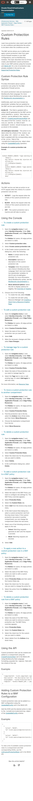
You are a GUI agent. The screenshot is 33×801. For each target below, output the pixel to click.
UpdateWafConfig (14, 143)
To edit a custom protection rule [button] (17, 310)
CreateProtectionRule (8, 657)
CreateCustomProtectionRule (17, 118)
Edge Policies (17, 23)
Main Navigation (8, 2)
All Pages (29, 21)
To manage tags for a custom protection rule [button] (14, 348)
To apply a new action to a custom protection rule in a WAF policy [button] (14, 550)
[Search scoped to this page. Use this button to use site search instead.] (18, 2)
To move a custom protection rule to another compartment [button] (16, 391)
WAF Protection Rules (7, 25)
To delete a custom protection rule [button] (15, 433)
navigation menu (17, 229)
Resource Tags (24, 384)
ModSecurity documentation (13, 98)
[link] (16, 2)
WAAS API (7, 66)
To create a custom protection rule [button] (15, 224)
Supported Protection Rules (10, 70)
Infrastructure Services (7, 21)
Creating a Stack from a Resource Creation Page (19, 302)
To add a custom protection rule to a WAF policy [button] (15, 473)
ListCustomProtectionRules (10, 752)
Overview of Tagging (24, 289)
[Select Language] (30, 2)
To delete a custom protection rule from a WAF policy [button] (15, 598)
